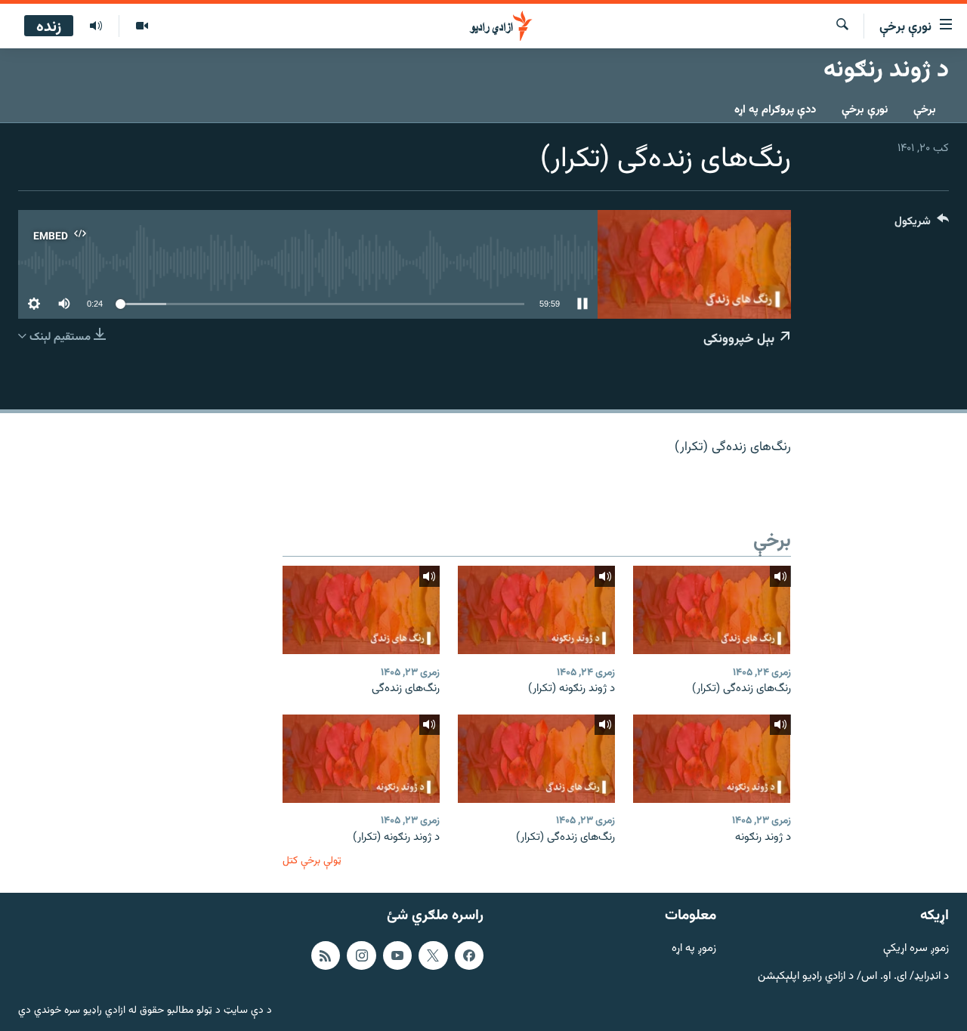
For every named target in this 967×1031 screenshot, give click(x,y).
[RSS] (325, 955)
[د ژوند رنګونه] (711, 759)
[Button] (921, 224)
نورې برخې (865, 110)
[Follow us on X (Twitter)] (433, 955)
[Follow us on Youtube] (397, 955)
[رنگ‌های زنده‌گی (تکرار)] (711, 610)
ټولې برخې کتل (312, 861)
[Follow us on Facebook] (469, 955)
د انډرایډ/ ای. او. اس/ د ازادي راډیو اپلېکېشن (853, 977)
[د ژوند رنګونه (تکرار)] (536, 610)
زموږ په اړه (694, 949)
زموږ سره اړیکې (916, 949)
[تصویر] (142, 26)
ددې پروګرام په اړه (775, 110)
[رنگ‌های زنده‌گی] (361, 610)
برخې (924, 110)
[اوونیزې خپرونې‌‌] (96, 26)
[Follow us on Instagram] (361, 955)
